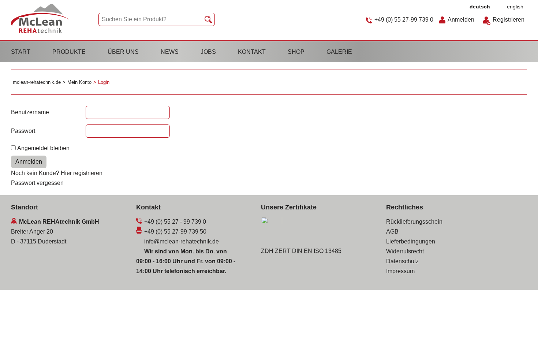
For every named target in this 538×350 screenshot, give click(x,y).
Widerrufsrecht (405, 251)
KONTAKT (252, 52)
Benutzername (30, 112)
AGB (392, 231)
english (515, 7)
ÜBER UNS (123, 52)
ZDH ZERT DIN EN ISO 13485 (301, 251)
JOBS (208, 52)
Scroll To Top (520, 334)
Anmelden (461, 19)
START (20, 52)
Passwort (23, 131)
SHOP (296, 52)
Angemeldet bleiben (43, 148)
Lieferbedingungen (410, 241)
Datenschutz (402, 261)
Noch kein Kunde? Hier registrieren (56, 173)
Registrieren (508, 19)
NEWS (170, 52)
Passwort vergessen (37, 183)
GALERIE (339, 52)
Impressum (400, 271)
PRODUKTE (69, 52)
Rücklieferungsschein (414, 222)
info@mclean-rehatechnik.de (181, 241)
